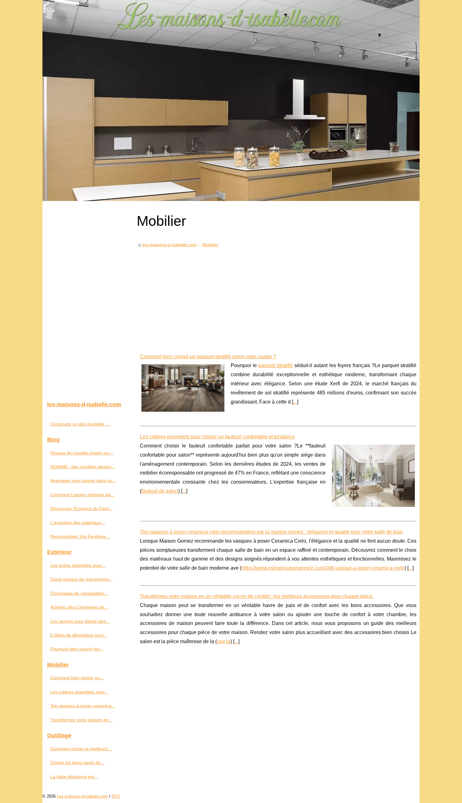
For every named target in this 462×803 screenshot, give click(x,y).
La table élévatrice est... (74, 776)
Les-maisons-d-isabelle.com (82, 796)
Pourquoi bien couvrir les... (76, 648)
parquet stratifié (275, 365)
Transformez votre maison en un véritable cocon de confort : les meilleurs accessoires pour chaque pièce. (257, 596)
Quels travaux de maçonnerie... (81, 579)
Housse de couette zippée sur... (81, 452)
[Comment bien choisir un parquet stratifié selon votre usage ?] (182, 387)
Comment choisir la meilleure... (81, 748)
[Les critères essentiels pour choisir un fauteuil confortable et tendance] (373, 475)
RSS (116, 796)
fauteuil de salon (159, 491)
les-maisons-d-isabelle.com (169, 244)
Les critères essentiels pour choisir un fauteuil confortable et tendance (217, 436)
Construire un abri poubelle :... (80, 423)
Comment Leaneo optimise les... (82, 494)
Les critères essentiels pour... (79, 691)
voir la (223, 641)
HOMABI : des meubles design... (82, 466)
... (295, 401)
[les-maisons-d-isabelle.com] (231, 100)
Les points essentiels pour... (78, 565)
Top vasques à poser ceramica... (82, 705)
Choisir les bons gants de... (77, 762)
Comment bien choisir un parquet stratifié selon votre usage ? (208, 356)
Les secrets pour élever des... (79, 621)
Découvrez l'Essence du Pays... (81, 508)
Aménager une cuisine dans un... (83, 480)
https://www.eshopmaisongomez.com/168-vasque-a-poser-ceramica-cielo (322, 568)
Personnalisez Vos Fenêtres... (80, 536)
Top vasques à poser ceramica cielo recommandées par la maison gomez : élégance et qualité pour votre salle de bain (271, 531)
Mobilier (210, 244)
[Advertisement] (278, 296)
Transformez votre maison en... (81, 719)
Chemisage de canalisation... (79, 593)
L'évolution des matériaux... (77, 522)
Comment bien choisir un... (77, 677)
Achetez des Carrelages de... (79, 607)
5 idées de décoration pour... (78, 635)
